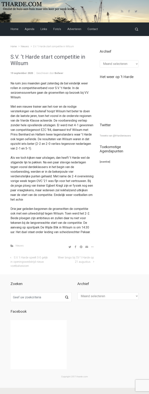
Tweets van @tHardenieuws (115, 135)
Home (13, 46)
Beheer (59, 73)
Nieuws (25, 46)
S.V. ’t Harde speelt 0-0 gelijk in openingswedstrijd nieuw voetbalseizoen (29, 262)
